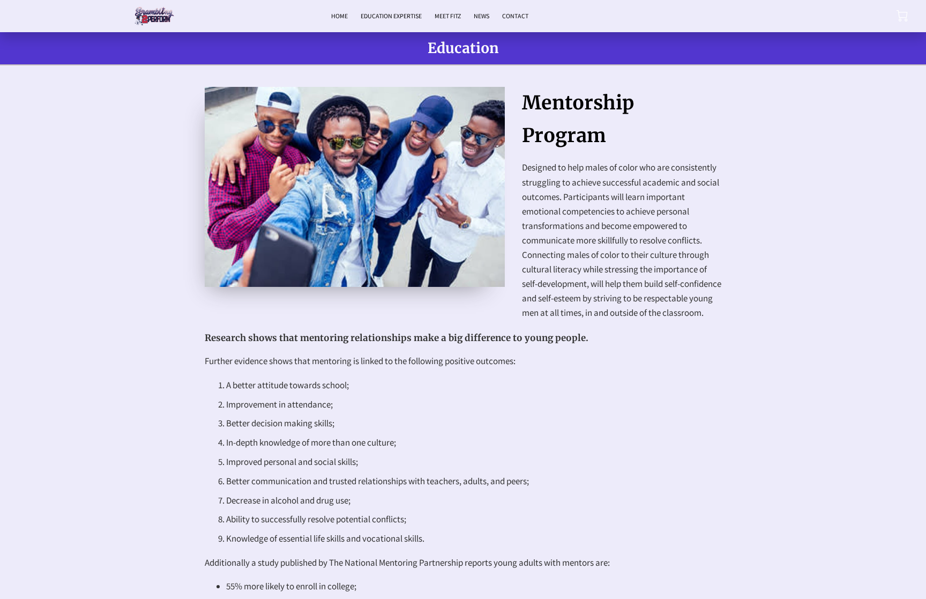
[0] (902, 15)
